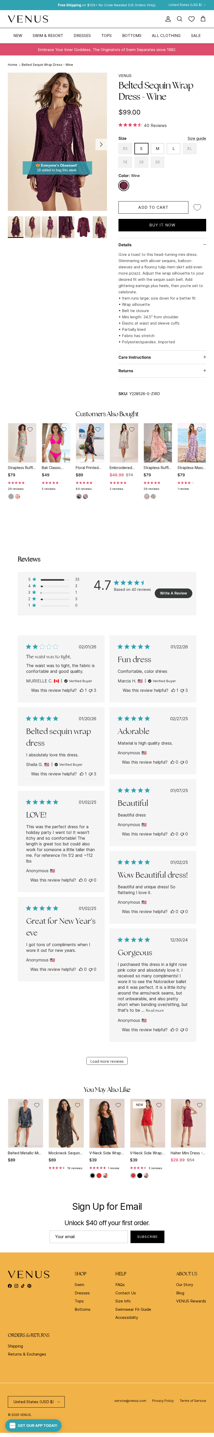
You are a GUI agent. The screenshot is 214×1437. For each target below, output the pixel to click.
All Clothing (166, 35)
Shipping (15, 1346)
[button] (33, 1425)
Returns (125, 370)
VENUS (125, 75)
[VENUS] (28, 19)
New (17, 35)
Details (125, 244)
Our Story (184, 1284)
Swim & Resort (48, 35)
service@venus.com (130, 1401)
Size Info (123, 1301)
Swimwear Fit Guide (133, 1309)
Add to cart (153, 207)
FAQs (120, 1284)
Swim (79, 1284)
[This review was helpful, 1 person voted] (82, 690)
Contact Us (125, 1292)
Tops (106, 35)
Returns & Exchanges (27, 1354)
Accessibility (126, 1317)
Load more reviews (107, 1061)
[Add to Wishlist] (197, 207)
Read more (155, 1010)
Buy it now (162, 225)
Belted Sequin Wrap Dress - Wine (47, 65)
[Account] (167, 19)
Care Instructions (134, 357)
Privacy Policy (163, 1401)
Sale (196, 35)
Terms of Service (193, 1401)
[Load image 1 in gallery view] (57, 142)
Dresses (82, 35)
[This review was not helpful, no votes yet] (182, 762)
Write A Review (173, 593)
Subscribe (147, 1237)
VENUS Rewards (191, 1301)
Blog (180, 1292)
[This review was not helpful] (90, 690)
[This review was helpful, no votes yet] (172, 762)
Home (12, 65)
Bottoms (131, 35)
